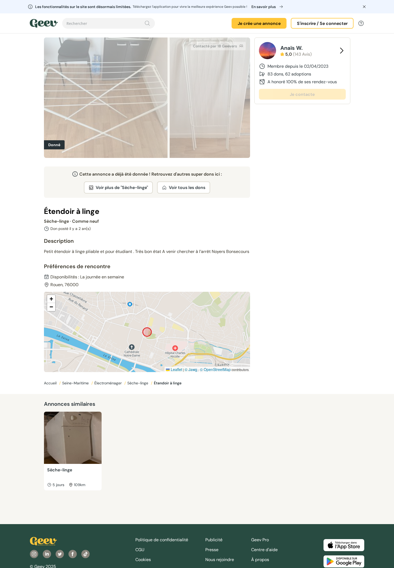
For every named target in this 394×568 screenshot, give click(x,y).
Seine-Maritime (76, 383)
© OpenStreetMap (215, 369)
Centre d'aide (264, 549)
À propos (260, 559)
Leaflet (176, 369)
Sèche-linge (138, 383)
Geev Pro (260, 540)
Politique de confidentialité (161, 540)
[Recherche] (147, 23)
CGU (139, 549)
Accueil (51, 383)
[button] (51, 299)
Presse (211, 549)
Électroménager (108, 383)
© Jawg (191, 369)
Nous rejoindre (219, 559)
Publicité (213, 540)
